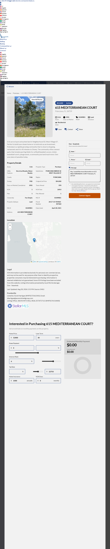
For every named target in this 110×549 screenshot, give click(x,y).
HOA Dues (39, 376)
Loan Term (39, 333)
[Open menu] (0, 80)
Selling (2, 41)
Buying (2, 44)
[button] (34, 240)
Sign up (2, 32)
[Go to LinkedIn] (0, 4)
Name (73, 151)
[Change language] (1, 6)
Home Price (13, 333)
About (2, 48)
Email (89, 159)
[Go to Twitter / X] (0, 2)
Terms (78, 191)
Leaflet (34, 262)
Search (2, 39)
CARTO (59, 262)
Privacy (83, 191)
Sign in (6, 32)
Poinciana (16, 93)
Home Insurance (14, 376)
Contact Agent (84, 195)
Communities (5, 46)
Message (73, 167)
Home (9, 93)
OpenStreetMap (43, 262)
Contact (3, 50)
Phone (73, 159)
